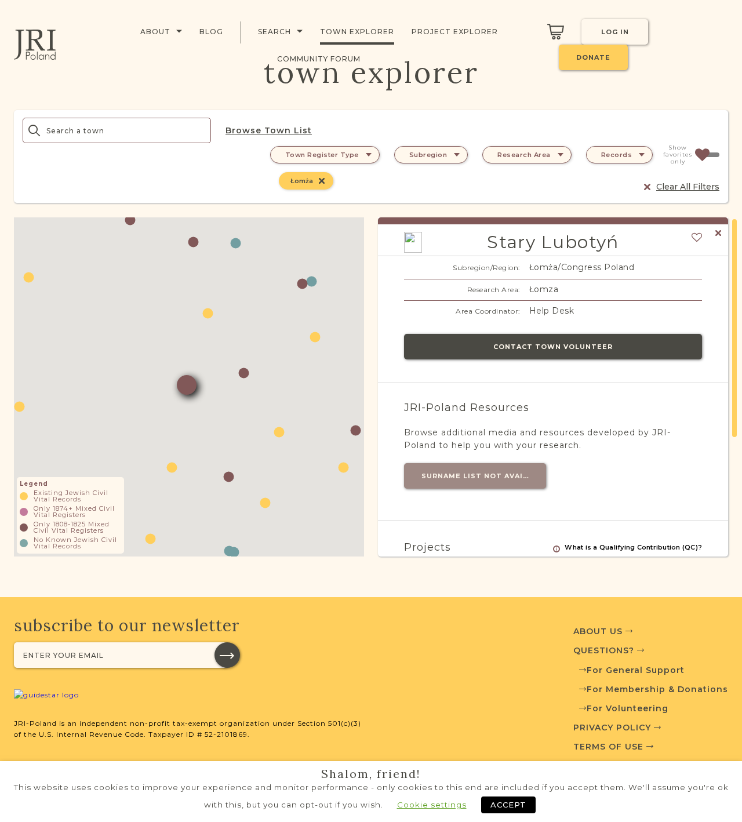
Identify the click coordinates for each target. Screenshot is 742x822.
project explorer (455, 31)
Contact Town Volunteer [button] (553, 347)
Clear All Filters (687, 186)
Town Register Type (322, 155)
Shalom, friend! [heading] (371, 774)
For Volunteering (627, 708)
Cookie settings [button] (432, 804)
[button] (279, 432)
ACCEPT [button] (508, 804)
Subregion (428, 155)
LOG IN (615, 32)
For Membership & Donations (657, 689)
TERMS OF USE (609, 746)
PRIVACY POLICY (613, 727)
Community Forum (319, 58)
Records (616, 155)
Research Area (524, 155)
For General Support (636, 670)
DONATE (593, 57)
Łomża (301, 181)
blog (211, 31)
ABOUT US (599, 631)
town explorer (357, 31)
